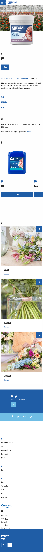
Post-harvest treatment (7, 442)
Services (13, 466)
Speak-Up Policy (4, 497)
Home (2, 79)
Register (13, 404)
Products (7, 79)
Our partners (3, 490)
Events (2, 493)
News (2, 470)
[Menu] (3, 2)
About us (2, 482)
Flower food (4, 454)
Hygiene (3, 458)
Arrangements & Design (6, 450)
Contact (13, 478)
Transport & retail (14, 79)
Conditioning (24, 79)
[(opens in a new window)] (12, 416)
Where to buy (4, 486)
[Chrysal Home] (12, 3)
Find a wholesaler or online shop (5, 67)
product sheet (28, 132)
